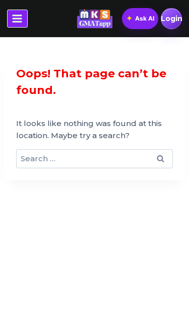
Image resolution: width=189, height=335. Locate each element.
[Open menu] (17, 18)
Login (171, 18)
